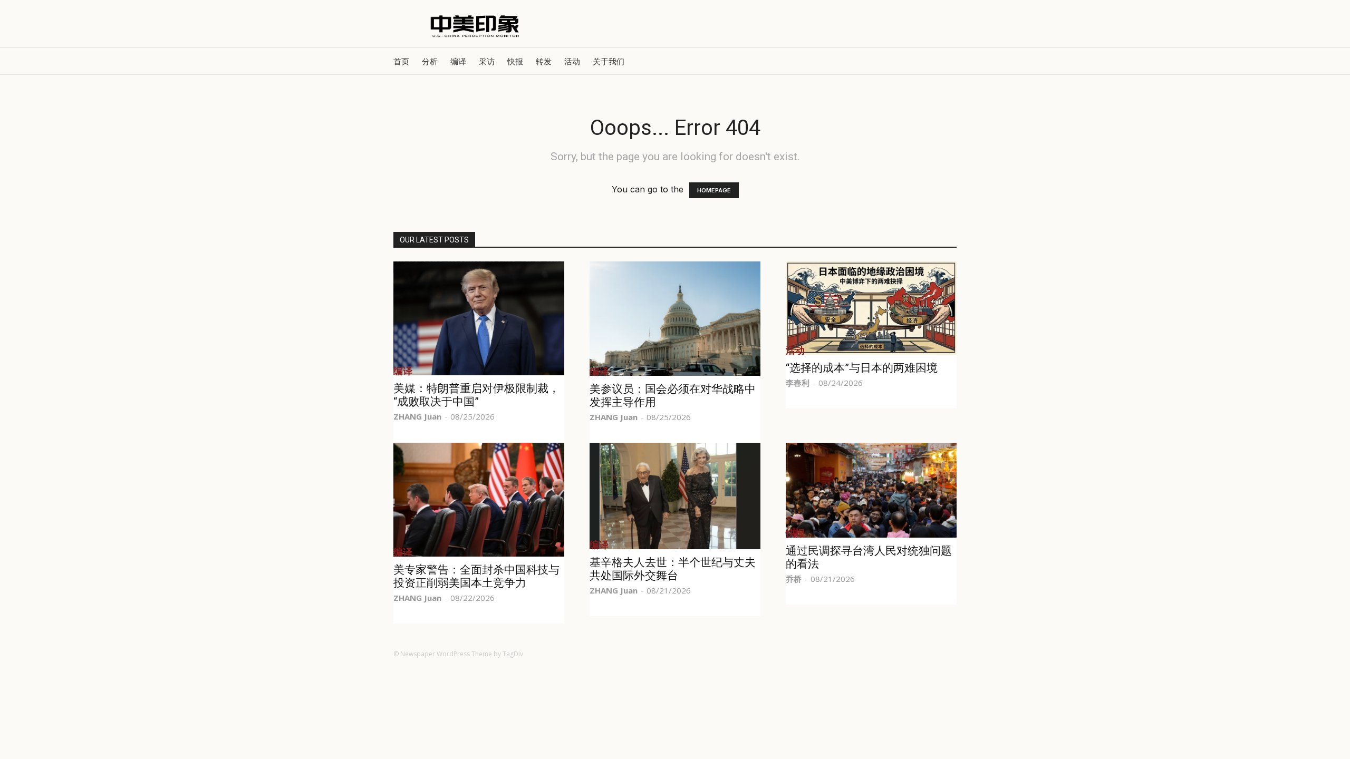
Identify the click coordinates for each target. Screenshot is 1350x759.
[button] (944, 61)
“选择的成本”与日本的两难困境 (862, 368)
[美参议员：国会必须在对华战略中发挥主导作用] (675, 318)
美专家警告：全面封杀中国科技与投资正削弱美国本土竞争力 (476, 576)
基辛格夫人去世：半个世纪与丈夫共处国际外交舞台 (673, 569)
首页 (401, 61)
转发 (544, 61)
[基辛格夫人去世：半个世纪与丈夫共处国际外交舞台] (675, 496)
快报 (515, 61)
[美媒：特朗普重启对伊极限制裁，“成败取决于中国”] (478, 318)
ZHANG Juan (417, 416)
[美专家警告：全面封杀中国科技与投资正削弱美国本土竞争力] (478, 500)
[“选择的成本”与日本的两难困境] (871, 308)
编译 (458, 61)
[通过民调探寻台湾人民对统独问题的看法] (871, 490)
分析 (430, 61)
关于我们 (608, 61)
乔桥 (794, 578)
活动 (572, 61)
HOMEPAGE (714, 190)
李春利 (797, 382)
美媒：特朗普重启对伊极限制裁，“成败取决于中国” (476, 395)
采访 (487, 61)
